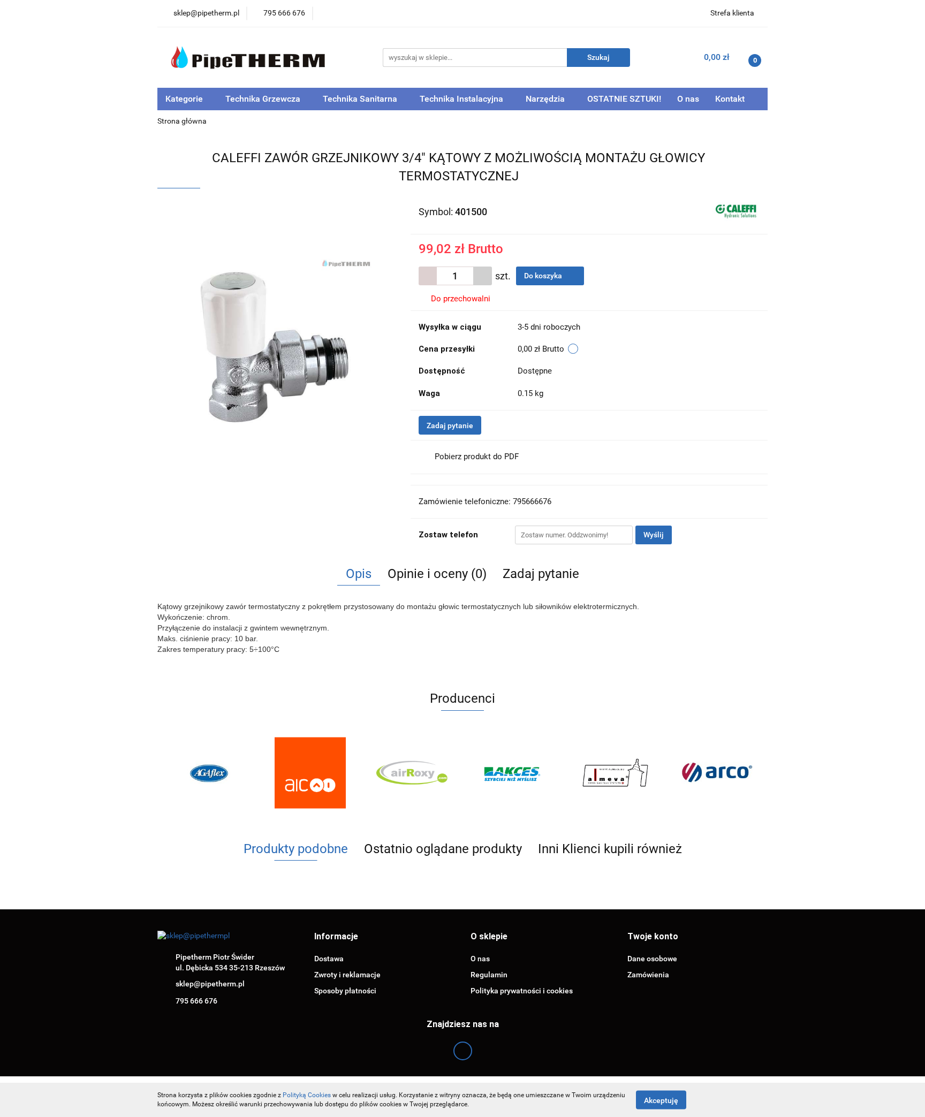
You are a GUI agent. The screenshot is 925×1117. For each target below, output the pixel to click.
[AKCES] (411, 773)
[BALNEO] (717, 773)
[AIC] (208, 773)
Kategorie (185, 99)
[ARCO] (615, 773)
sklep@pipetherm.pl (210, 983)
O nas (688, 99)
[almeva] (513, 773)
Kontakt (730, 99)
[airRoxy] (310, 773)
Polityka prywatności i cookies (522, 990)
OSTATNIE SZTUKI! (624, 99)
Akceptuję (661, 1100)
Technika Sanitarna (361, 99)
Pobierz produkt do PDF (477, 456)
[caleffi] (736, 211)
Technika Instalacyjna (462, 99)
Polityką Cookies (307, 1095)
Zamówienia (648, 974)
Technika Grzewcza (263, 99)
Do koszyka (544, 275)
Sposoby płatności (345, 990)
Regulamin (489, 974)
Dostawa (329, 958)
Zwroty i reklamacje (347, 974)
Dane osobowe (652, 958)
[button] (336, 937)
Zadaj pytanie (450, 425)
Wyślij (653, 534)
